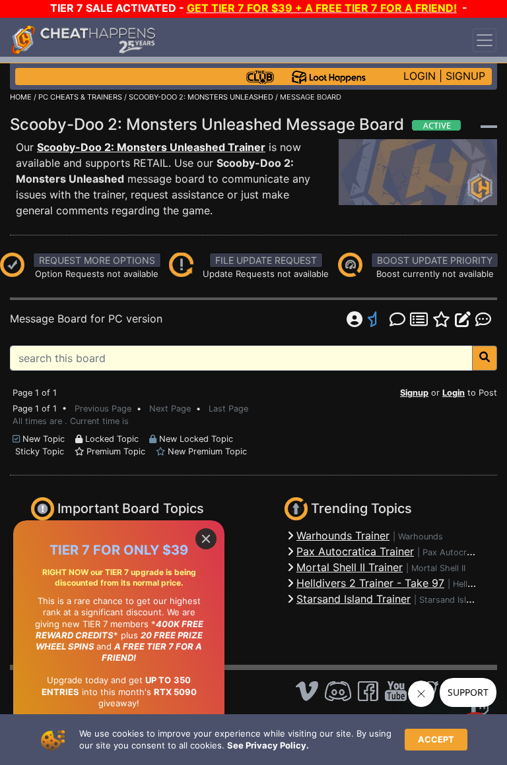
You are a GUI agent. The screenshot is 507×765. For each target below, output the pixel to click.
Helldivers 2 (476, 584)
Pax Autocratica (454, 552)
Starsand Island (450, 600)
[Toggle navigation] (484, 40)
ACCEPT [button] (436, 739)
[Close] (206, 538)
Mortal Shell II (438, 568)
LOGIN (419, 75)
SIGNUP (465, 75)
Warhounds (420, 536)
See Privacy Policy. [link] (268, 745)
